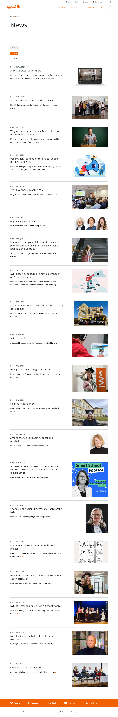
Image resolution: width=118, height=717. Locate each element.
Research (75, 7)
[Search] (110, 8)
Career (102, 7)
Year (13, 48)
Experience (89, 7)
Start (12, 17)
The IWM (61, 7)
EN (111, 2)
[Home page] (13, 7)
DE (107, 2)
